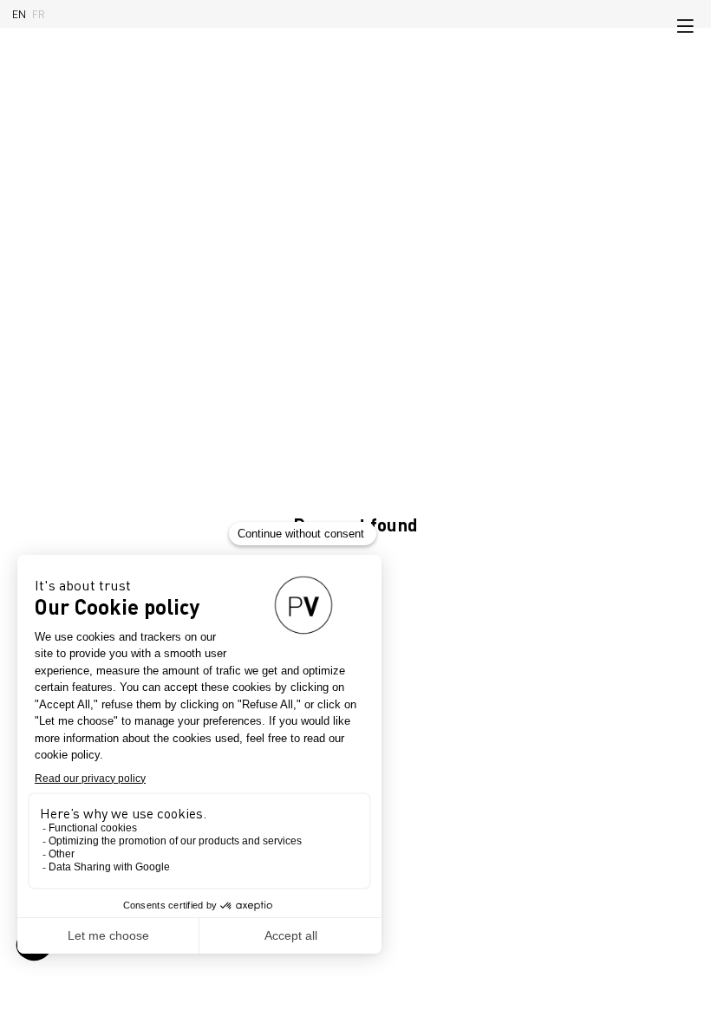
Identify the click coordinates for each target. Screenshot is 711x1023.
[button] (685, 26)
